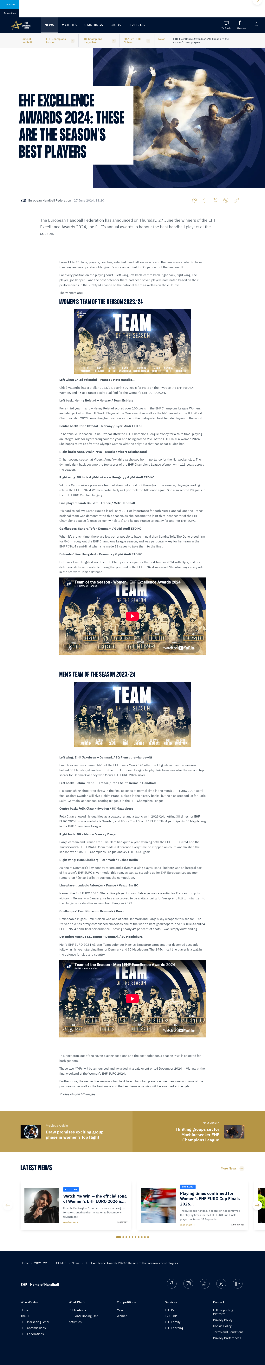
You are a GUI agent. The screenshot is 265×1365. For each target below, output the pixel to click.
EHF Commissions (33, 1328)
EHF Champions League (56, 40)
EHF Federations (32, 1334)
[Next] (257, 1205)
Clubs (116, 25)
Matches (69, 25)
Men (120, 1310)
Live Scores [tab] (10, 4)
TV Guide (171, 1316)
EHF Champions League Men (92, 40)
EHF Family (172, 1322)
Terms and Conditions (228, 1332)
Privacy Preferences (227, 1338)
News (49, 25)
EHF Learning (174, 1328)
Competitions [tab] (10, 13)
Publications (77, 1310)
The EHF (26, 1316)
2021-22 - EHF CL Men (132, 40)
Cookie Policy (222, 1326)
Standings (93, 25)
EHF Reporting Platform (223, 1312)
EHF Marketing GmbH (35, 1322)
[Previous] (8, 1205)
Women (122, 1316)
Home (25, 1263)
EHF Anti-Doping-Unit (84, 1316)
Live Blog (136, 25)
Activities (75, 1322)
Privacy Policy (222, 1320)
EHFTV (169, 1310)
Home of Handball (26, 40)
